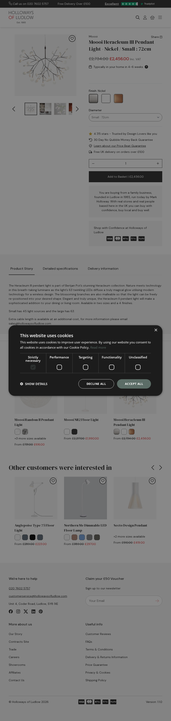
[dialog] (85, 360)
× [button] (155, 330)
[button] (33, 384)
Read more (98, 347)
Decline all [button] (96, 384)
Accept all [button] (134, 384)
